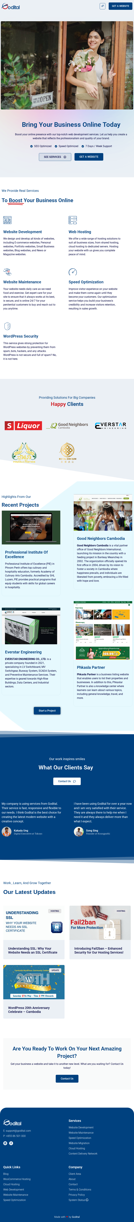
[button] (102, 6)
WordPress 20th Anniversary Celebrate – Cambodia (29, 1010)
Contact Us (67, 1078)
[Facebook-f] (11, 1143)
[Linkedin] (5, 1143)
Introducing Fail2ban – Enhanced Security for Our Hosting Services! (98, 950)
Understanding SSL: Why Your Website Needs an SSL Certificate (32, 950)
